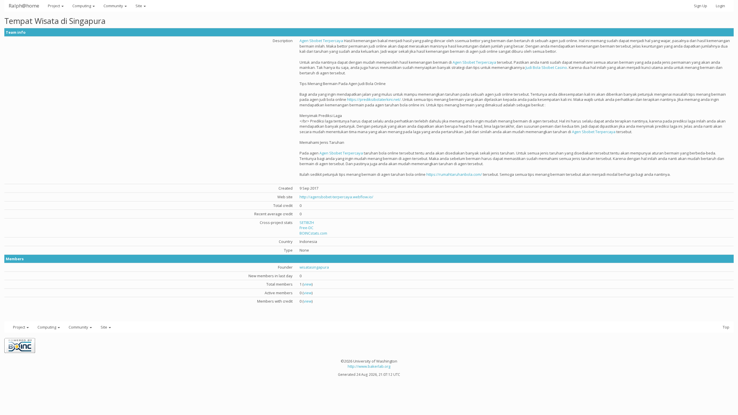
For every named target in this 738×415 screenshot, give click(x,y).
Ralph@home (24, 5)
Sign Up (700, 5)
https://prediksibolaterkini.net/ (374, 99)
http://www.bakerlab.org (369, 366)
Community (113, 5)
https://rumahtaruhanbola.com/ (454, 174)
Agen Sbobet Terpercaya (321, 40)
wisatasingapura (314, 267)
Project (54, 5)
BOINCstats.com (313, 233)
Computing (82, 5)
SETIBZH (307, 222)
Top (726, 327)
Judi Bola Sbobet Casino (546, 67)
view (308, 284)
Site (139, 5)
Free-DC (306, 227)
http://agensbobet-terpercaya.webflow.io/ (336, 196)
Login (720, 5)
